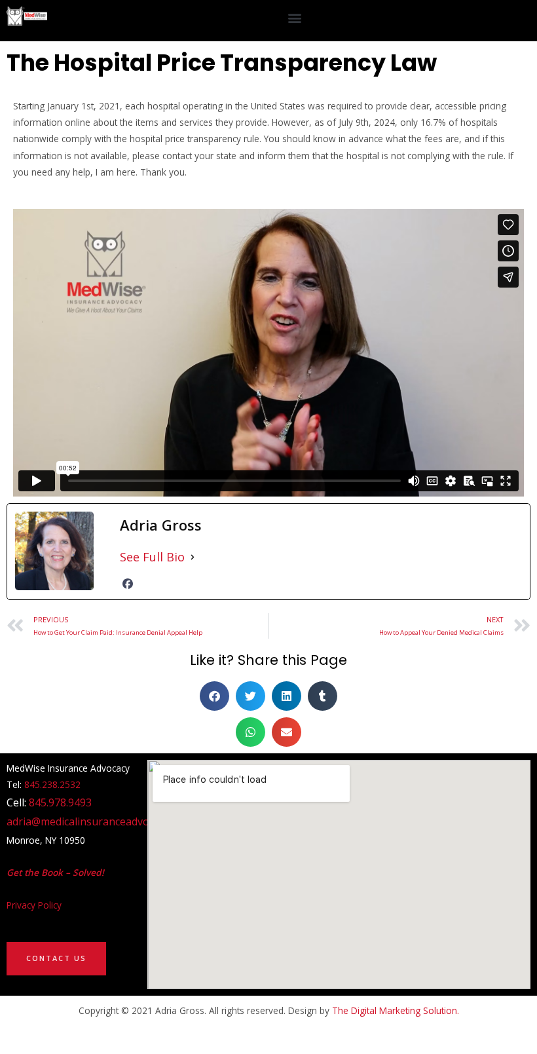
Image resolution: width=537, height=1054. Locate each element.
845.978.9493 (60, 802)
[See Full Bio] (192, 557)
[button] (294, 17)
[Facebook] (128, 584)
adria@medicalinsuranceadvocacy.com (99, 821)
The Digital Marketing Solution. (395, 1010)
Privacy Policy (34, 905)
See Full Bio (152, 557)
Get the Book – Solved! (55, 872)
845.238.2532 (52, 784)
